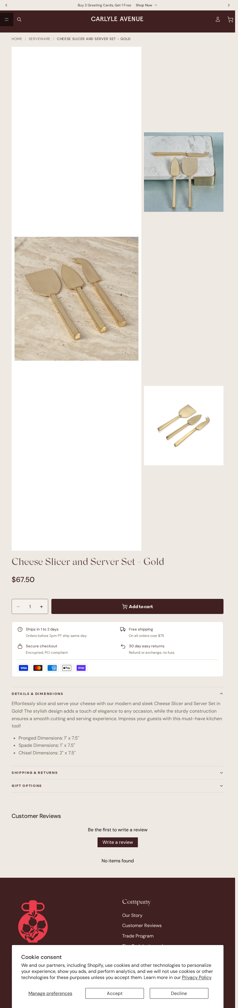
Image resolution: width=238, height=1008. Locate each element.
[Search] (19, 19)
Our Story (132, 915)
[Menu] (6, 19)
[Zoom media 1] (79, 302)
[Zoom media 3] (183, 425)
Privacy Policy (197, 977)
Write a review (117, 842)
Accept (114, 993)
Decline (179, 993)
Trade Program (138, 936)
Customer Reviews (142, 925)
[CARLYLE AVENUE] (33, 921)
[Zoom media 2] (183, 172)
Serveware (40, 39)
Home (17, 39)
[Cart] (230, 19)
